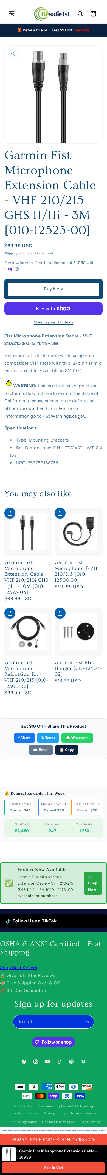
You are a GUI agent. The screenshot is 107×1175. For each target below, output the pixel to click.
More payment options (54, 322)
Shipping (11, 253)
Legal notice (90, 1122)
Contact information (58, 1122)
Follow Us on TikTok (35, 921)
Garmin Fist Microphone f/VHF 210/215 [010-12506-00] (77, 571)
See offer (81, 30)
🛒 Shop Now (93, 883)
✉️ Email (41, 750)
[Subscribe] (87, 1021)
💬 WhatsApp (77, 738)
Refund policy (26, 1113)
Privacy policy (54, 1113)
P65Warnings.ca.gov (64, 416)
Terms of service (84, 1113)
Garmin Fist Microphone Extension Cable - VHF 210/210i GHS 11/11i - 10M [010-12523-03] (26, 577)
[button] (11, 13)
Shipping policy (24, 1122)
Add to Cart (53, 1168)
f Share (24, 738)
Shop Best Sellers (18, 967)
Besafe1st (25, 1106)
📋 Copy (67, 750)
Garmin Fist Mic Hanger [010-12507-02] (78, 668)
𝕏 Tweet (48, 738)
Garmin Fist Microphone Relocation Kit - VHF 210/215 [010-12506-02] (26, 674)
